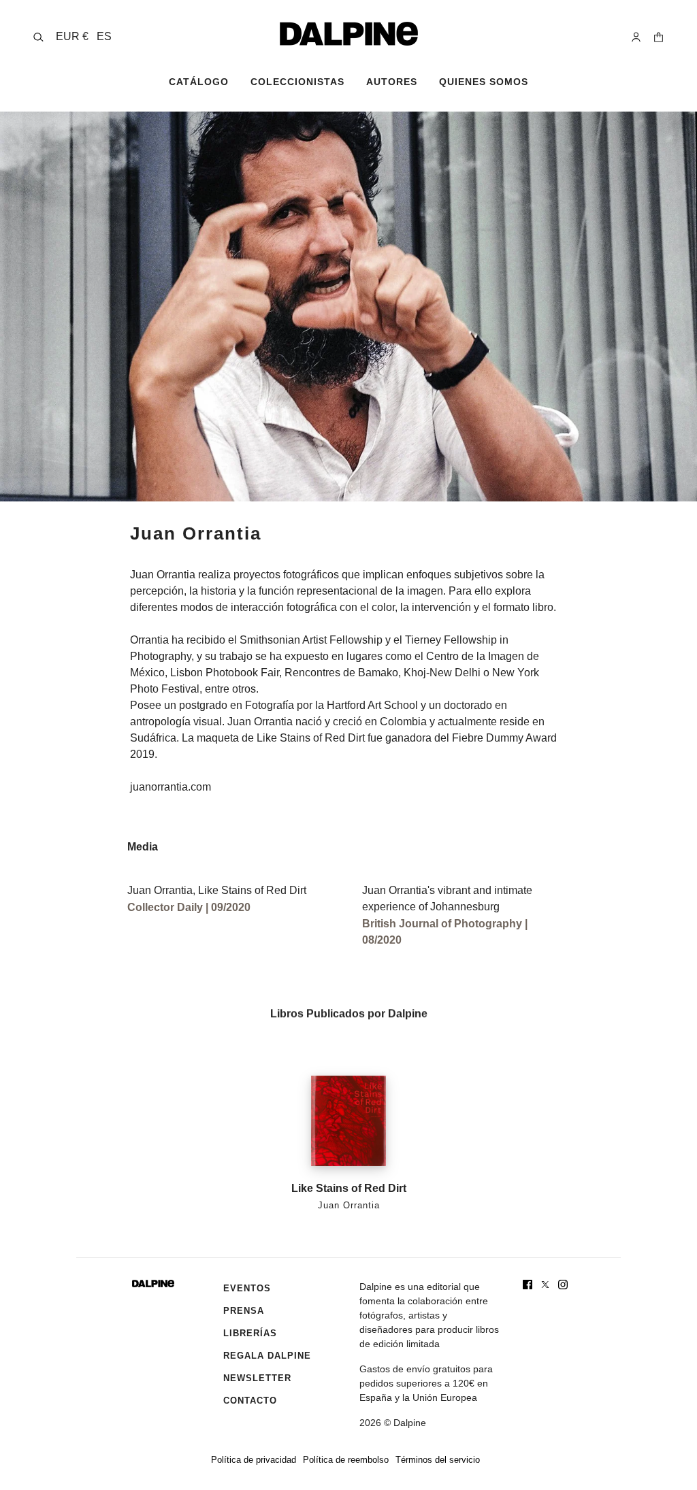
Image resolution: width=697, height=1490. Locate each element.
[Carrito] (658, 37)
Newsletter (257, 1378)
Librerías (250, 1333)
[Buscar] (38, 37)
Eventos (247, 1288)
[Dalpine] (349, 34)
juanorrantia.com (170, 787)
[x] (545, 1284)
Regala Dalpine (267, 1356)
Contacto (250, 1400)
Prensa (243, 1311)
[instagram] (562, 1284)
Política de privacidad (253, 1460)
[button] (83, 36)
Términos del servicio (437, 1460)
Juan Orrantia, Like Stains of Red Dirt (216, 890)
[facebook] (527, 1284)
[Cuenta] (636, 37)
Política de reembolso (346, 1460)
